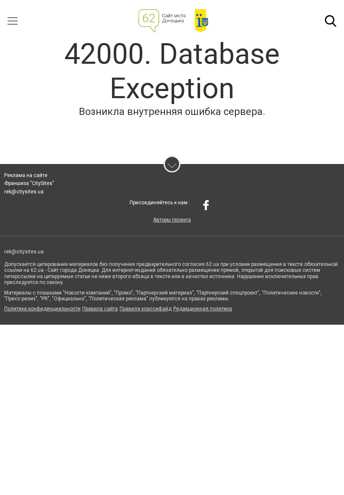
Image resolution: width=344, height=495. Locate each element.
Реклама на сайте (25, 175)
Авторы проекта (172, 220)
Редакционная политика (202, 309)
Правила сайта (100, 309)
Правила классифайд (146, 309)
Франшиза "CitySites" (29, 183)
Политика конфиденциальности (42, 309)
